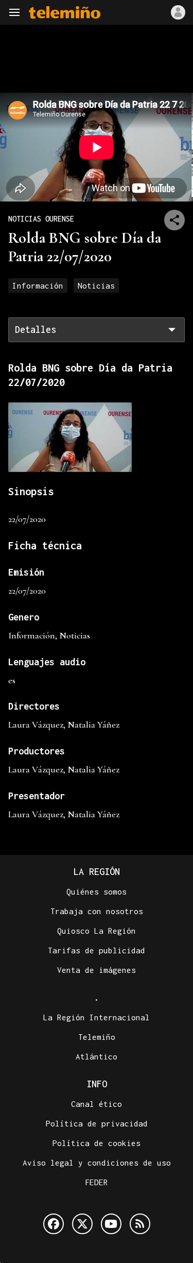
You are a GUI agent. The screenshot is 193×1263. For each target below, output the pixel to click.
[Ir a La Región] (65, 12)
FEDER (96, 1182)
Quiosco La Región (96, 930)
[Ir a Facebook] (53, 1224)
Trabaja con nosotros (96, 911)
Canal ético (96, 1103)
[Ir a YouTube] (111, 1224)
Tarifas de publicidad (96, 950)
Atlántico (96, 1056)
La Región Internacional (96, 1017)
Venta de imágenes (96, 969)
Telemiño (96, 1036)
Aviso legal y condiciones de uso (97, 1162)
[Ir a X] (82, 1224)
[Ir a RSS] (140, 1224)
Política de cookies (96, 1143)
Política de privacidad (97, 1123)
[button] (14, 12)
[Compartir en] (174, 220)
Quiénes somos (96, 891)
